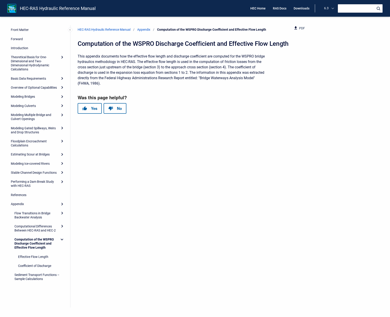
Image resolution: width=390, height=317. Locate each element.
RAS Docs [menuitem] (279, 8)
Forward (17, 39)
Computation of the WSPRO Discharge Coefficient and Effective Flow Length (34, 243)
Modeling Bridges (23, 96)
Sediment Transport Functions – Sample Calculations (36, 277)
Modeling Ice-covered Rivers (30, 163)
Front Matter (20, 30)
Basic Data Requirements (28, 78)
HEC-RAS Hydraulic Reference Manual (58, 8)
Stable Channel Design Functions (34, 172)
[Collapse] (62, 239)
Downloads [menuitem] (301, 8)
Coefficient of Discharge (34, 266)
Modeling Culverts (23, 106)
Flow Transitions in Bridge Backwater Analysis (32, 215)
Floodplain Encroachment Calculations (29, 143)
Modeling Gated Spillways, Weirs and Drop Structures (33, 130)
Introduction (19, 48)
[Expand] (62, 57)
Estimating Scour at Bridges (30, 154)
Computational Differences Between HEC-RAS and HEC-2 (35, 228)
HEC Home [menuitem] (258, 8)
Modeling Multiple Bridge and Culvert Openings (31, 117)
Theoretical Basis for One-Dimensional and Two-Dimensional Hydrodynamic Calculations (30, 63)
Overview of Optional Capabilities (34, 87)
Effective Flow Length (33, 257)
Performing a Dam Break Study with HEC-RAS (32, 183)
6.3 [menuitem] (326, 8)
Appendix (17, 204)
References (18, 195)
